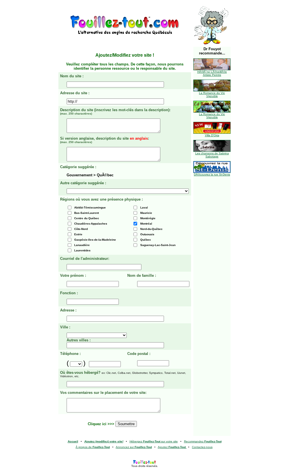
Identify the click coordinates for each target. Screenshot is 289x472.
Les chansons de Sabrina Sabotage (212, 155)
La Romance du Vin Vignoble (212, 94)
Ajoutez (172, 447)
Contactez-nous (202, 447)
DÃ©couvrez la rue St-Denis (212, 174)
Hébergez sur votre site (154, 441)
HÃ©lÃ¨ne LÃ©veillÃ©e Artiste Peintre (212, 73)
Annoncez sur (134, 447)
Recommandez (203, 441)
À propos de (93, 447)
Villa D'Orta (212, 135)
